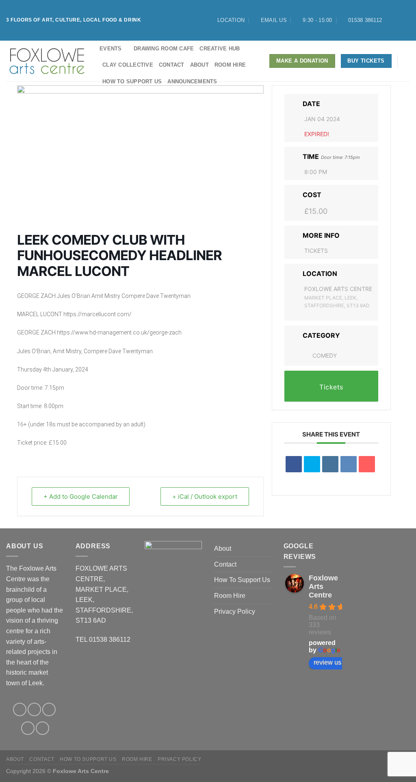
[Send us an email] (28, 728)
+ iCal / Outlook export (204, 496)
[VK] (348, 464)
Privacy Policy (234, 611)
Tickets (316, 250)
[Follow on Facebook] (390, 20)
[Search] (407, 61)
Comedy (324, 355)
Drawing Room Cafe (164, 49)
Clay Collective (127, 65)
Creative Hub (219, 49)
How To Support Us (132, 81)
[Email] (367, 464)
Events (111, 49)
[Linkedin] (330, 464)
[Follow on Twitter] (405, 20)
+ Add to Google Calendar (80, 496)
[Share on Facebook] (294, 464)
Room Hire (230, 65)
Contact (171, 65)
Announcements (192, 81)
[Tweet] (312, 464)
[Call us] (42, 728)
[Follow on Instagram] (398, 20)
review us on (332, 662)
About (199, 65)
